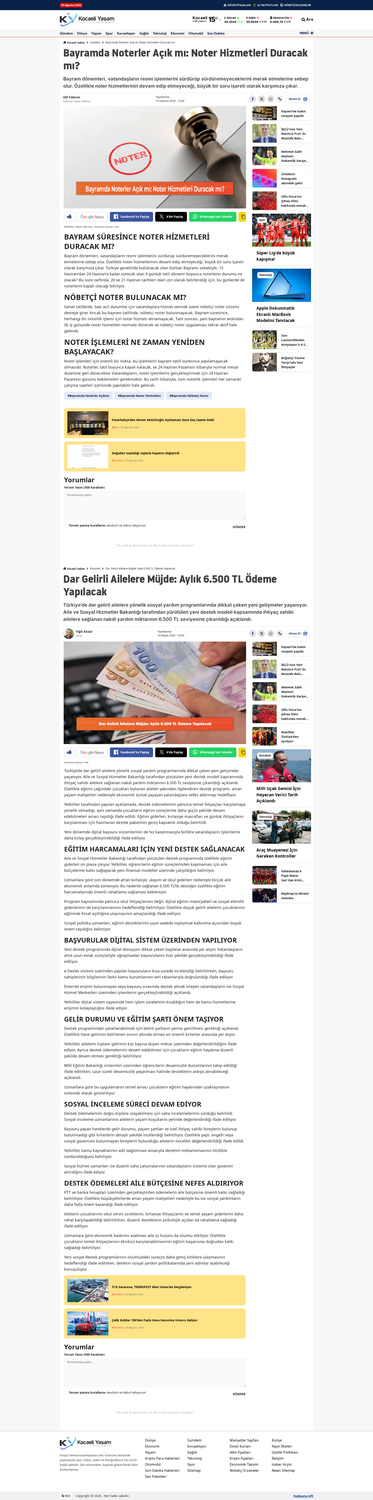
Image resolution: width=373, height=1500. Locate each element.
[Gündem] (281, 765)
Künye (277, 1440)
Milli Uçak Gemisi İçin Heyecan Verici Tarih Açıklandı (278, 795)
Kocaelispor (126, 33)
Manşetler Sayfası (244, 1440)
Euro (252, 18)
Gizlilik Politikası (285, 1452)
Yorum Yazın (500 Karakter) (84, 487)
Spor (109, 33)
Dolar (231, 18)
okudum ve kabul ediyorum (107, 525)
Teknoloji (160, 33)
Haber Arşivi (282, 1464)
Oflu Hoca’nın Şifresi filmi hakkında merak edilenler (293, 201)
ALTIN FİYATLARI (267, 5)
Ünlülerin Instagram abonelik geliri (292, 178)
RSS (67, 1496)
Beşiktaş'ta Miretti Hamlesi (295, 895)
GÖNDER (239, 527)
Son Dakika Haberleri (162, 1470)
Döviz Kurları (240, 1446)
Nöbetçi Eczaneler (244, 1470)
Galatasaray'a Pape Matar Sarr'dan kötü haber (291, 875)
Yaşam (96, 33)
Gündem (66, 33)
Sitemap (194, 1470)
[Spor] (281, 229)
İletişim (278, 1458)
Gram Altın (281, 18)
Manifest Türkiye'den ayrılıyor (290, 736)
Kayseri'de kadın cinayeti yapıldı (293, 113)
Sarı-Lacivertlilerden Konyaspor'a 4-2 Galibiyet (293, 340)
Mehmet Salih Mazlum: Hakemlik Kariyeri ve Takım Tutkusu (294, 156)
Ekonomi (177, 33)
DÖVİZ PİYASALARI (239, 5)
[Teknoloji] (281, 285)
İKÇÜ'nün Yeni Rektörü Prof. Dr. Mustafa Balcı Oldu (293, 133)
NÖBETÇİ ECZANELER (297, 5)
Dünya (82, 33)
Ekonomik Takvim (244, 1464)
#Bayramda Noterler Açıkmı (88, 396)
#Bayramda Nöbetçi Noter (189, 396)
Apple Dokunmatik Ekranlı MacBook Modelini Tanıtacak (275, 314)
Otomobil (195, 33)
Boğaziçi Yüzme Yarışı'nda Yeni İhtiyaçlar (293, 362)
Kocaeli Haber (75, 42)
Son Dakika (215, 33)
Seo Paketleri (155, 1476)
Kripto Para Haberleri (162, 1458)
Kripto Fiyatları (241, 1458)
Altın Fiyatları (240, 1452)
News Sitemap (283, 1470)
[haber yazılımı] (303, 1496)
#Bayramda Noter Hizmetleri (139, 396)
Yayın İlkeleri (282, 1446)
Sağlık (144, 33)
